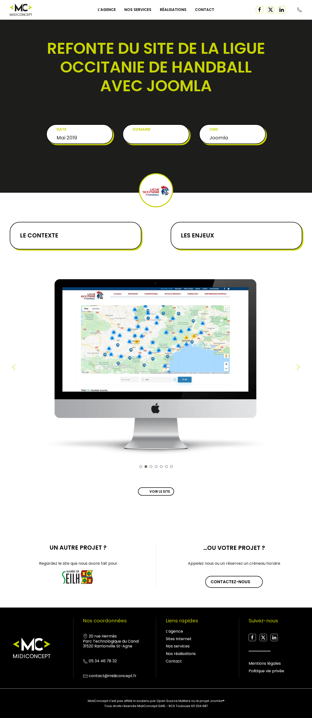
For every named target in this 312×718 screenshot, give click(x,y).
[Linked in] (281, 9)
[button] (14, 367)
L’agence (107, 9)
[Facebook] (259, 9)
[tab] (140, 466)
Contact (204, 9)
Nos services (178, 646)
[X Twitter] (270, 9)
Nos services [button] (137, 9)
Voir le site (159, 491)
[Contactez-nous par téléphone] (299, 9)
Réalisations (173, 9)
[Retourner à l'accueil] (21, 9)
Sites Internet (179, 639)
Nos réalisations (181, 653)
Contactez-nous (230, 582)
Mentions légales (265, 663)
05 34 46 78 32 (103, 661)
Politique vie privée (266, 671)
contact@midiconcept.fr (112, 676)
